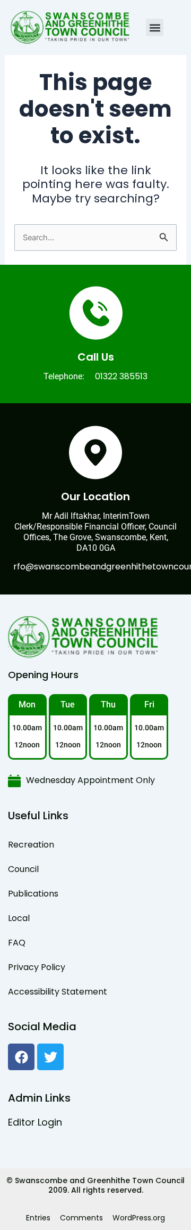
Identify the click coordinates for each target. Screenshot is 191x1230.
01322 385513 (121, 376)
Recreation (31, 844)
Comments (81, 1217)
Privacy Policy (36, 967)
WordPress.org (138, 1217)
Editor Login (35, 1122)
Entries (38, 1217)
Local (19, 918)
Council (23, 869)
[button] (154, 27)
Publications (33, 893)
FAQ (16, 942)
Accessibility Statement (57, 991)
